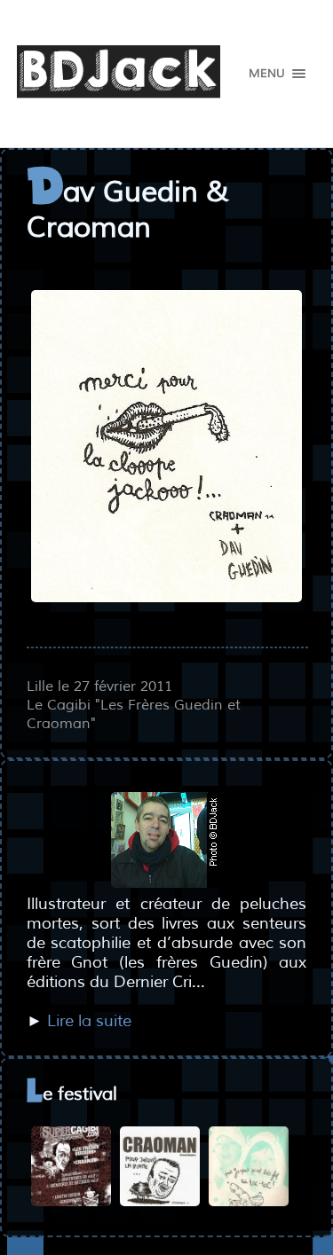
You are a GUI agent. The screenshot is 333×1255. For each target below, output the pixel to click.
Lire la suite (89, 1021)
